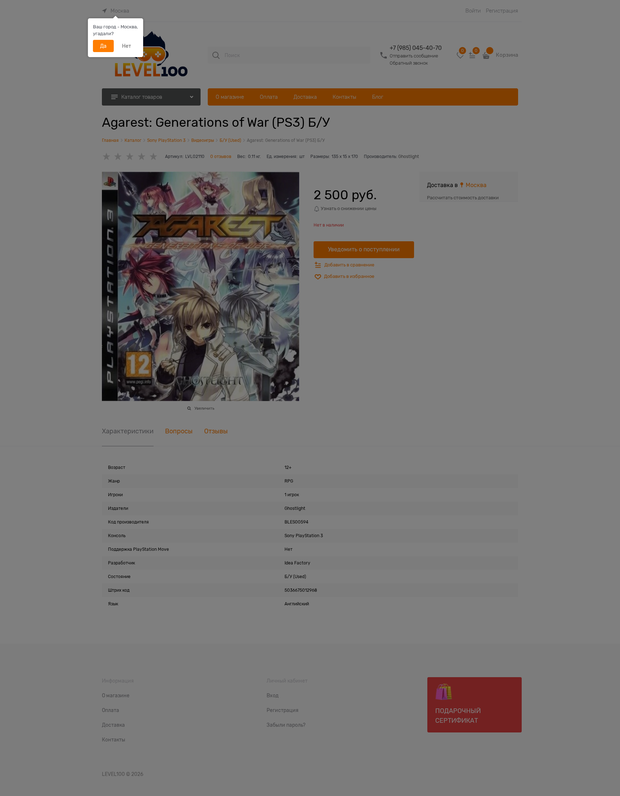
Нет (126, 46)
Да (103, 46)
